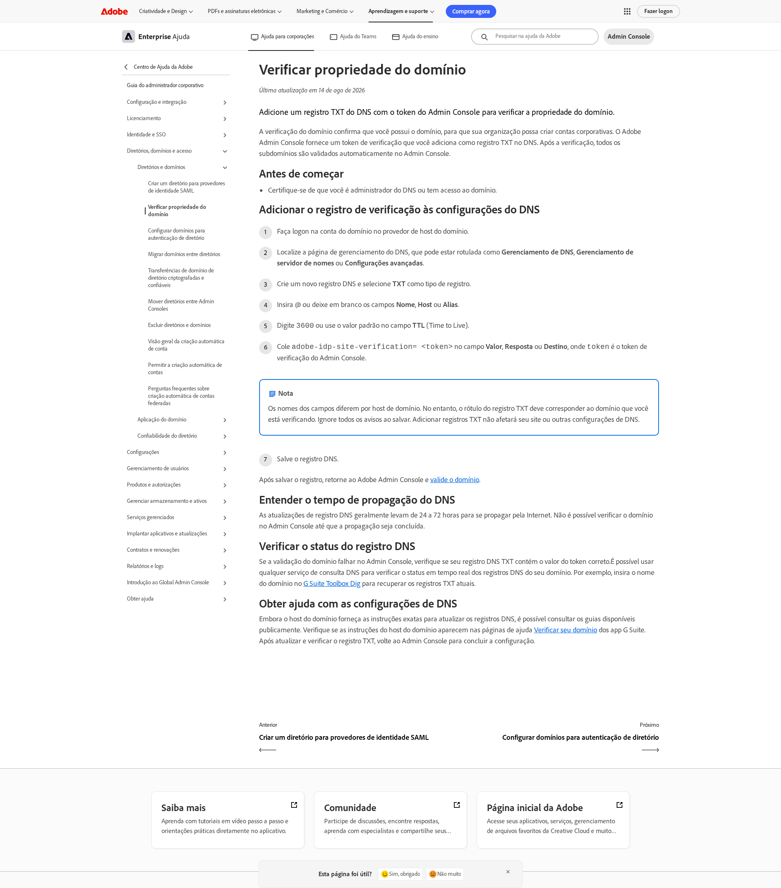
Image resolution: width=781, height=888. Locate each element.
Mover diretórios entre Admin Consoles (181, 305)
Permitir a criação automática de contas (185, 369)
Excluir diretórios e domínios (179, 325)
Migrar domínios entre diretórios (184, 254)
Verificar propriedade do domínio (177, 211)
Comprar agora (471, 11)
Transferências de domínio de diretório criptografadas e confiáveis (181, 278)
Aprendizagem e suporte (398, 11)
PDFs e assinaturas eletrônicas (241, 11)
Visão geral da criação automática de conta (186, 345)
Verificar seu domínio (565, 629)
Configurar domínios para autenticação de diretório (176, 234)
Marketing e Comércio (322, 11)
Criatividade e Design (163, 11)
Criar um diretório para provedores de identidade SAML (186, 187)
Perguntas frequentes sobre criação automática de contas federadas (181, 396)
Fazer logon (658, 11)
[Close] (508, 871)
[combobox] (535, 37)
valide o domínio (454, 479)
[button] (627, 11)
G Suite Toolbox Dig (331, 583)
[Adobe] (114, 11)
